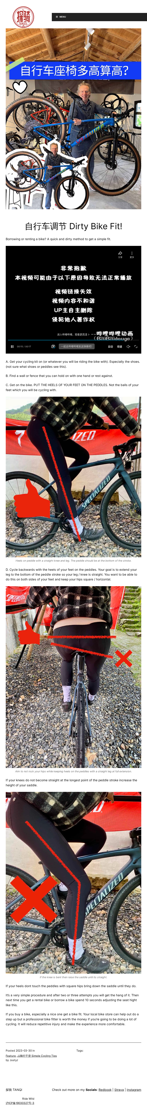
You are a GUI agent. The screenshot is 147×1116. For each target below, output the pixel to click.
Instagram (134, 1090)
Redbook (105, 1090)
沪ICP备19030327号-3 (20, 1103)
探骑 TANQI (14, 1090)
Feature (11, 1055)
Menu (63, 17)
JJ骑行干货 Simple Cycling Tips (37, 1055)
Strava (119, 1090)
